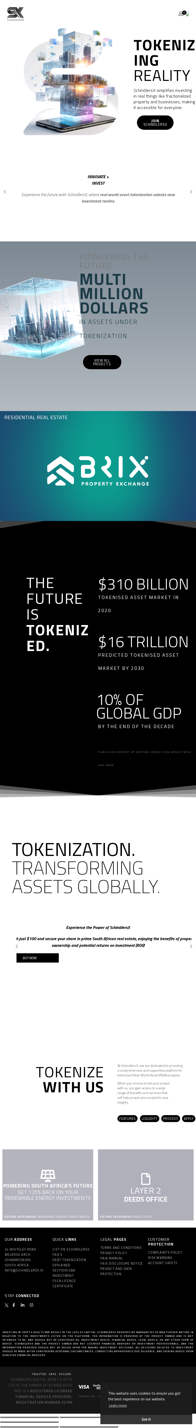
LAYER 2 (145, 1190)
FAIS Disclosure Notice (121, 1263)
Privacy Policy (113, 1253)
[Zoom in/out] (29, 1422)
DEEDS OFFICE (146, 1198)
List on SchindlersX (71, 1249)
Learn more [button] (118, 1405)
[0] (187, 13)
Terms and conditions (121, 1247)
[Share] (89, 1417)
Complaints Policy (165, 1252)
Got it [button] (146, 1419)
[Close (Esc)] (29, 1417)
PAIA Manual (111, 1258)
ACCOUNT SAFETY (162, 1263)
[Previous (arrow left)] (29, 1427)
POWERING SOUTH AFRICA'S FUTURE (48, 1186)
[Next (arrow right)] (89, 1427)
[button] (4, 191)
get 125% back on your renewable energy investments (48, 1195)
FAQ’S (58, 1254)
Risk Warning (160, 1257)
